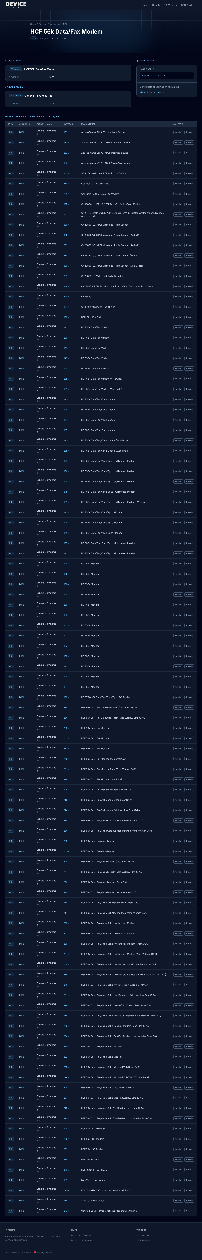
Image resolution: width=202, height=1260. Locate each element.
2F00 (66, 1139)
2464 (66, 861)
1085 (66, 697)
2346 (66, 1036)
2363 (66, 707)
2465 (66, 985)
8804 (66, 255)
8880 (66, 286)
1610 (66, 173)
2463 (66, 759)
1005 (66, 594)
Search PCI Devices (81, 1235)
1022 (66, 615)
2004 (66, 841)
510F (66, 183)
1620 (66, 142)
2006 (66, 1046)
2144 (66, 913)
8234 (66, 1190)
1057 (66, 553)
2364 (66, 820)
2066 (66, 1087)
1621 (66, 153)
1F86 (66, 317)
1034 (66, 399)
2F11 (66, 1149)
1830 (66, 307)
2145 (66, 1015)
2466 (66, 1067)
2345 (66, 974)
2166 (66, 1108)
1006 (66, 605)
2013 (66, 738)
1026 (66, 656)
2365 (66, 964)
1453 (66, 368)
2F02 (66, 1128)
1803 (66, 676)
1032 (66, 666)
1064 (66, 409)
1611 (66, 132)
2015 (66, 933)
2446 (66, 1077)
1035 (66, 461)
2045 (66, 954)
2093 (66, 1159)
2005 (66, 923)
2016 (66, 1057)
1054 (66, 440)
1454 (66, 430)
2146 (66, 1118)
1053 (66, 389)
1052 (66, 379)
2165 (66, 1005)
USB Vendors (188, 5)
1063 (66, 337)
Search (156, 5)
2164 (66, 902)
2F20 (66, 748)
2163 (66, 800)
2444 (66, 872)
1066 (66, 522)
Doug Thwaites (46, 1252)
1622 (66, 163)
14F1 (21, 132)
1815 (66, 687)
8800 (66, 224)
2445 (66, 995)
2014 (66, 851)
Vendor (178, 132)
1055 (66, 502)
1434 (66, 420)
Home (145, 5)
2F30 (66, 1211)
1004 (66, 584)
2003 (66, 728)
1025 (66, 646)
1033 (66, 327)
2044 (66, 892)
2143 (66, 810)
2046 (66, 1098)
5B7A (66, 214)
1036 (66, 512)
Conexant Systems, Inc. (49, 24)
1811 (66, 1180)
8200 (66, 296)
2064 (66, 882)
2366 (66, 1026)
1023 (66, 625)
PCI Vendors (170, 5)
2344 (66, 831)
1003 (66, 574)
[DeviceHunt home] (16, 5)
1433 (66, 348)
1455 (66, 492)
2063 (66, 779)
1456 (66, 533)
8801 (66, 235)
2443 (66, 769)
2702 (66, 1169)
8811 (66, 245)
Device (189, 132)
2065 (66, 944)
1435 (66, 481)
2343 (66, 718)
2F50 (66, 194)
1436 (66, 358)
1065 (66, 471)
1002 (66, 563)
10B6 (66, 204)
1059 (66, 450)
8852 (66, 276)
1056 (66, 543)
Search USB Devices (81, 1240)
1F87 (66, 1200)
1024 (66, 635)
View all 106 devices (150, 92)
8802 (66, 266)
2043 (66, 789)
